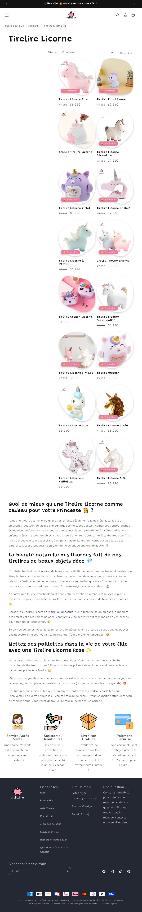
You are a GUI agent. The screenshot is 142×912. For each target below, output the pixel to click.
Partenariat (46, 800)
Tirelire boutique (13, 25)
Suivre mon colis (50, 832)
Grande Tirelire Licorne (75, 152)
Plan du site (47, 816)
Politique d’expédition (39, 903)
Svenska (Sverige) (82, 806)
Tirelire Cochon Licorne (75, 317)
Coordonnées (58, 903)
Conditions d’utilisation (112, 900)
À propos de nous (50, 824)
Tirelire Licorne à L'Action (71, 263)
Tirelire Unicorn (108, 373)
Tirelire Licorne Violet (75, 208)
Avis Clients (47, 808)
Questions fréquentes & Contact (54, 850)
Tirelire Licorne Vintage (76, 373)
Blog (43, 792)
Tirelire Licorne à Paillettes (71, 480)
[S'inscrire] (67, 871)
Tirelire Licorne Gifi (111, 478)
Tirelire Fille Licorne (111, 99)
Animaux (34, 25)
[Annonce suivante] (135, 4)
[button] (7, 15)
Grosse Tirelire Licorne (113, 261)
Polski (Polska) (80, 814)
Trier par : (53, 52)
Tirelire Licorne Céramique (108, 154)
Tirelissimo (33, 900)
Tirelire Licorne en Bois (113, 208)
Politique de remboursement (55, 900)
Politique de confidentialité (85, 900)
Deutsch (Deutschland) (85, 798)
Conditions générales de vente (82, 903)
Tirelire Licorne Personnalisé (108, 319)
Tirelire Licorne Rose (73, 99)
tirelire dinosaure (62, 612)
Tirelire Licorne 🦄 (55, 25)
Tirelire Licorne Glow (74, 426)
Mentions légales (109, 903)
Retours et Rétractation (54, 839)
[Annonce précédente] (7, 4)
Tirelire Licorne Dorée (112, 426)
